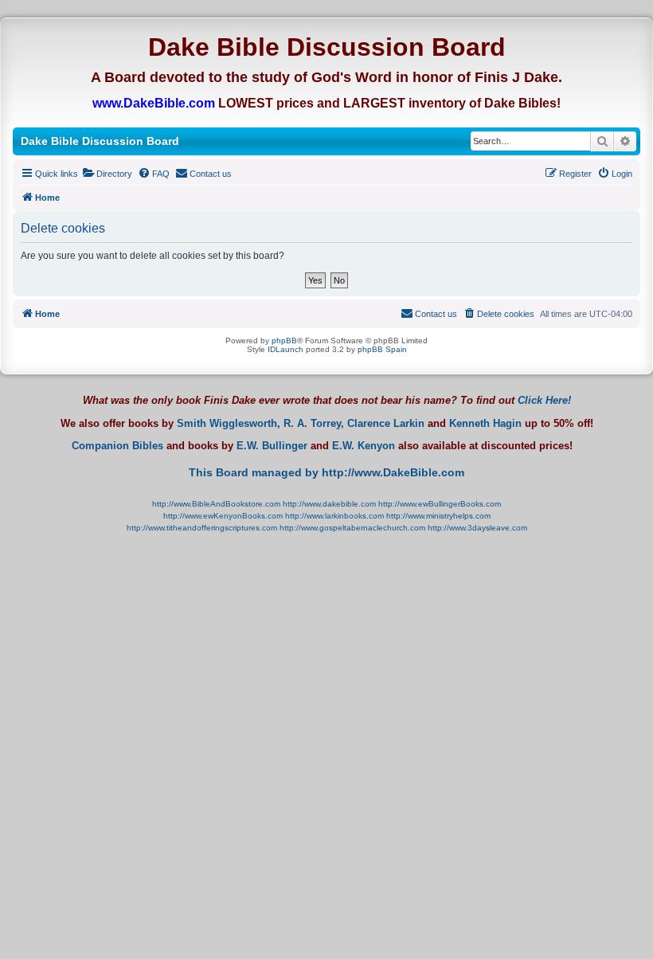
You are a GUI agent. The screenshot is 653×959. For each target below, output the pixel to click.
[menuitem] (107, 173)
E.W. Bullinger (272, 446)
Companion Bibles (117, 446)
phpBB (284, 340)
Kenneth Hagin (485, 423)
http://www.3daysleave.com (477, 527)
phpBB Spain (382, 349)
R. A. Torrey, (313, 423)
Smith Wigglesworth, (228, 423)
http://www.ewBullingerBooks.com (439, 503)
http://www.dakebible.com (329, 503)
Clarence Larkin (385, 423)
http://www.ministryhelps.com (438, 515)
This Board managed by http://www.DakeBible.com (326, 472)
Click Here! (544, 400)
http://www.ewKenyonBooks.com (223, 515)
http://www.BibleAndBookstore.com (216, 503)
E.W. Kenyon (363, 446)
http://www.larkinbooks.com (334, 515)
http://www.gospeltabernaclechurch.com (352, 527)
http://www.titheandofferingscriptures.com (202, 527)
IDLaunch (285, 349)
